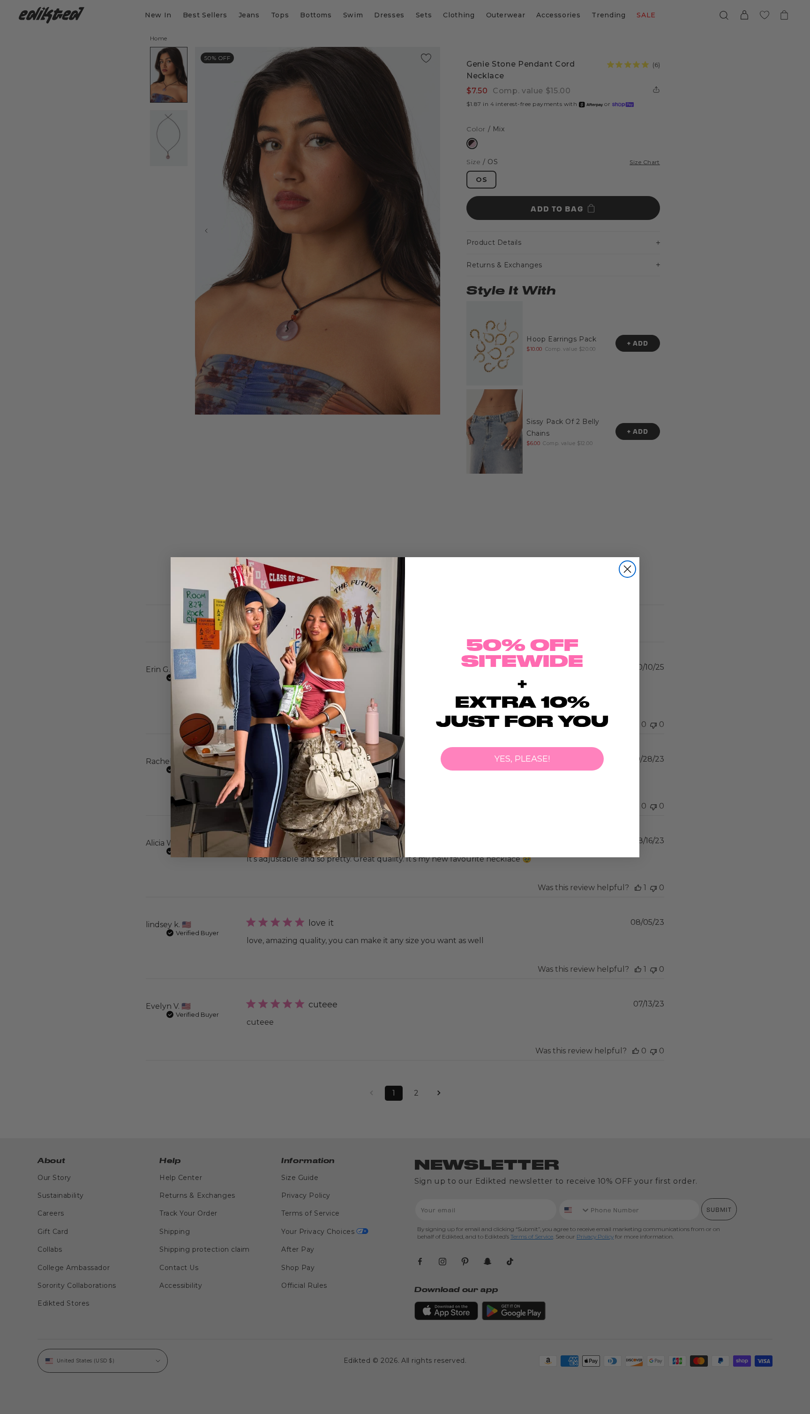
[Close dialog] (627, 569)
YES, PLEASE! (522, 759)
